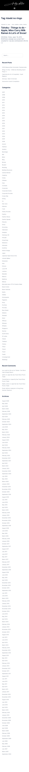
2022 (3, 131)
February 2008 (6, 746)
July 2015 (4, 593)
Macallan (4, 274)
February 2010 (6, 712)
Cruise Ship (5, 196)
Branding (4, 167)
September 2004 (6, 754)
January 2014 (5, 627)
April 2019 (5, 507)
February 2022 (6, 455)
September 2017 (6, 546)
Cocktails (4, 185)
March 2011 (5, 689)
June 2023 (5, 442)
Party (3, 302)
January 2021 (5, 468)
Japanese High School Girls (9, 255)
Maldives (4, 279)
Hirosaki (4, 237)
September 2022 (6, 450)
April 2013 (5, 642)
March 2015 (5, 598)
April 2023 (5, 445)
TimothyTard (5, 379)
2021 (3, 128)
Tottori (4, 349)
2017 (3, 118)
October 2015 (5, 588)
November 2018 (6, 520)
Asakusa (4, 146)
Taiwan (4, 339)
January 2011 (5, 691)
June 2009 (5, 725)
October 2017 (5, 543)
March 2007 (5, 751)
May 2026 (5, 403)
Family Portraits (6, 211)
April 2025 (5, 416)
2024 (3, 136)
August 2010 (5, 699)
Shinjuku (4, 326)
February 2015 (6, 601)
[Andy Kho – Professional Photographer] (14, 3)
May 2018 (4, 533)
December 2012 (6, 650)
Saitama (4, 313)
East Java (4, 203)
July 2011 (4, 678)
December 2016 (6, 567)
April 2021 (5, 463)
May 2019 (4, 504)
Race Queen (5, 310)
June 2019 (5, 502)
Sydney (20, 769)
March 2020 (5, 481)
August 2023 (5, 440)
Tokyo (3, 346)
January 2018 (5, 541)
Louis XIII (4, 268)
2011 (3, 102)
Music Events (5, 287)
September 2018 (6, 525)
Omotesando (5, 297)
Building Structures (7, 170)
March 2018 (5, 536)
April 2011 (4, 686)
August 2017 (5, 549)
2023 (3, 133)
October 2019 (5, 492)
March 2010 (5, 710)
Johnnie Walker (6, 258)
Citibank (4, 180)
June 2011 (4, 681)
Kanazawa (5, 261)
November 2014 (6, 608)
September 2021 (6, 460)
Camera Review (6, 172)
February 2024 (6, 434)
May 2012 (4, 658)
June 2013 (5, 640)
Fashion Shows (6, 217)
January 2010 (5, 715)
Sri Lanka (4, 336)
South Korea (5, 333)
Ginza (3, 224)
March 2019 (5, 510)
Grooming (4, 227)
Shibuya (4, 320)
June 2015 (5, 595)
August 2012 (5, 655)
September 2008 (6, 738)
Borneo (4, 162)
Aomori (17, 24)
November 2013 (6, 629)
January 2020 (6, 484)
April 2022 (5, 453)
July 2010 (4, 702)
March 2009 (5, 730)
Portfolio (4, 305)
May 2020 (5, 479)
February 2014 (6, 624)
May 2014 (4, 616)
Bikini (3, 157)
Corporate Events (7, 191)
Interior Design (6, 250)
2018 (13, 24)
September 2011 (6, 673)
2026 (3, 141)
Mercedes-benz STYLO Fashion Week (12, 284)
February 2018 (6, 538)
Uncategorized (6, 357)
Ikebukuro (4, 242)
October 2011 (5, 671)
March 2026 (5, 408)
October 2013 (5, 632)
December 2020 (6, 471)
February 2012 (6, 663)
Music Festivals (6, 289)
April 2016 (5, 580)
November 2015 (6, 585)
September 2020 (6, 473)
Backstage (5, 152)
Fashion (4, 214)
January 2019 (5, 515)
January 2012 (5, 666)
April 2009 (5, 728)
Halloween (5, 229)
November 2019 (6, 489)
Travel (25, 24)
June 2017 (5, 554)
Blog (3, 159)
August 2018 (5, 528)
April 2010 (5, 707)
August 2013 (5, 634)
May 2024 (5, 429)
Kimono (4, 266)
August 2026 (5, 401)
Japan (20, 24)
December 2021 (6, 458)
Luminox (4, 271)
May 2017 (4, 556)
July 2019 (4, 499)
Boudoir (4, 165)
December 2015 (6, 582)
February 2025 (6, 419)
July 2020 (4, 476)
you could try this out (8, 370)
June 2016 (5, 575)
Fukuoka (4, 222)
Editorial (4, 206)
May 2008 (5, 743)
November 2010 (6, 697)
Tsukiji (3, 354)
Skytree (4, 331)
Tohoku (4, 344)
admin (3, 375)
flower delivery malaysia (8, 388)
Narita (3, 292)
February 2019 (6, 512)
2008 (3, 94)
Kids (3, 263)
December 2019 (6, 486)
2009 (3, 97)
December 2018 (6, 518)
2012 (3, 105)
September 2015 (6, 590)
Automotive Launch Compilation (10, 81)
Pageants (4, 300)
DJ (3, 201)
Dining (3, 198)
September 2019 (6, 494)
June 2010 (5, 704)
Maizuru (4, 276)
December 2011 (6, 668)
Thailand (4, 341)
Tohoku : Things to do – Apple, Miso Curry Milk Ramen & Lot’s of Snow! (13, 30)
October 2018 (5, 523)
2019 (3, 123)
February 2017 (6, 562)
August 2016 (5, 572)
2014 (3, 110)
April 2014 (5, 619)
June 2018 (5, 530)
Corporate (5, 188)
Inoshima (4, 248)
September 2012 (6, 652)
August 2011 (5, 676)
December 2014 (6, 606)
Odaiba (4, 294)
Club (3, 183)
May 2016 (4, 577)
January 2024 (6, 437)
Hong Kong (5, 240)
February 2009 (6, 733)
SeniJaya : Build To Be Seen (9, 78)
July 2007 (4, 749)
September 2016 (6, 569)
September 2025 (6, 414)
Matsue (4, 281)
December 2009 (6, 717)
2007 (3, 92)
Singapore (5, 328)
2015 (3, 113)
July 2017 (4, 551)
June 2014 (5, 614)
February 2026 (6, 411)
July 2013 (4, 637)
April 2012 (5, 660)
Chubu (4, 178)
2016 (3, 115)
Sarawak (4, 315)
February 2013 (6, 647)
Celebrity (4, 175)
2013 (3, 107)
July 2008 (4, 741)
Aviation (4, 149)
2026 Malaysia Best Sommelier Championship (14, 67)
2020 (3, 126)
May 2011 (4, 684)
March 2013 (5, 645)
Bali (3, 154)
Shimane (4, 323)
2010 (3, 100)
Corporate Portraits (7, 193)
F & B (3, 209)
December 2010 (6, 694)
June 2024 (5, 427)
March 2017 (5, 559)
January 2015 (5, 603)
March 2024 (5, 432)
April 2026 (5, 406)
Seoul (3, 318)
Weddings (4, 359)
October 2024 (6, 421)
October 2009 (6, 723)
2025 (3, 139)
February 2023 (6, 447)
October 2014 (5, 611)
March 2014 (5, 621)
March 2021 (5, 466)
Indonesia (4, 245)
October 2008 (6, 736)
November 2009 (6, 720)
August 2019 (5, 497)
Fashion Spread (6, 219)
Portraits (4, 307)
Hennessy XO (5, 235)
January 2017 (5, 564)
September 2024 (6, 424)
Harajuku (4, 232)
